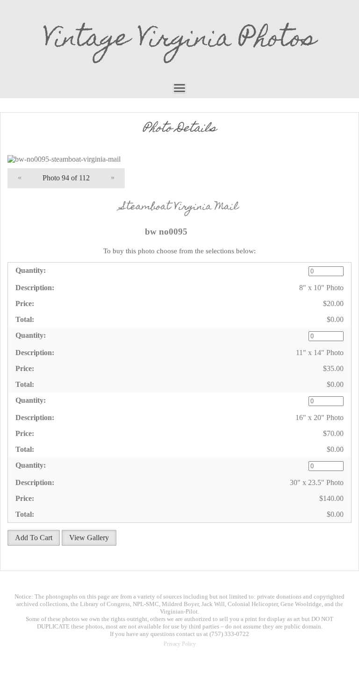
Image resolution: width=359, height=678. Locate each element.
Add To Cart (33, 538)
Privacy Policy (180, 644)
